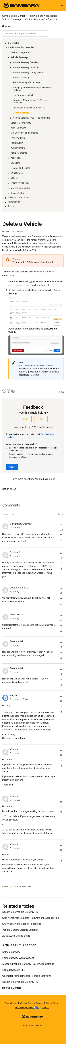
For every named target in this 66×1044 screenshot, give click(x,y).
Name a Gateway (21, 77)
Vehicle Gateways (11, 19)
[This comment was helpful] (61, 524)
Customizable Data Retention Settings (32, 729)
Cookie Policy (52, 1003)
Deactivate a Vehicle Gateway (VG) (29, 107)
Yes (25, 419)
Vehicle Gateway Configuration (41, 19)
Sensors (15, 178)
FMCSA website (37, 573)
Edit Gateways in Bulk (23, 95)
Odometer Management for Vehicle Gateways (30, 101)
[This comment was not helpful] (61, 534)
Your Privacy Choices (24, 1007)
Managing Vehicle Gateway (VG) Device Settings (32, 88)
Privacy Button (18, 138)
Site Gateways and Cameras (24, 133)
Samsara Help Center (13, 15)
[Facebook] (4, 391)
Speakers (15, 163)
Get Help (12, 206)
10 (62, 392)
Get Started (13, 43)
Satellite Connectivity (21, 123)
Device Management (21, 52)
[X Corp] (9, 391)
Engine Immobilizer (20, 183)
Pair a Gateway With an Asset (27, 82)
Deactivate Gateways (12, 780)
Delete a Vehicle (21, 113)
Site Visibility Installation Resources (21, 923)
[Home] (21, 5)
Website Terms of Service (31, 1003)
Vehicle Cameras (19, 153)
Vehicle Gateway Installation (26, 67)
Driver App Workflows (18, 197)
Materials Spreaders (20, 188)
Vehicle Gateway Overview (26, 62)
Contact (45, 1007)
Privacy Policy (11, 1003)
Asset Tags (16, 158)
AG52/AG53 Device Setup (16, 935)
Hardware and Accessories (43, 15)
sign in (11, 886)
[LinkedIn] (13, 391)
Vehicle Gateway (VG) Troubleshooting (31, 118)
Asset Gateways (18, 128)
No (41, 419)
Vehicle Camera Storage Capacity (20, 929)
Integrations (14, 202)
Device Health (17, 193)
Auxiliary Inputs (18, 148)
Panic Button (17, 143)
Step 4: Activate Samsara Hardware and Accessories (30, 917)
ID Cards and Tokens (20, 168)
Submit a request (45, 479)
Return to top (9, 489)
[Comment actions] (61, 540)
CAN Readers (17, 173)
